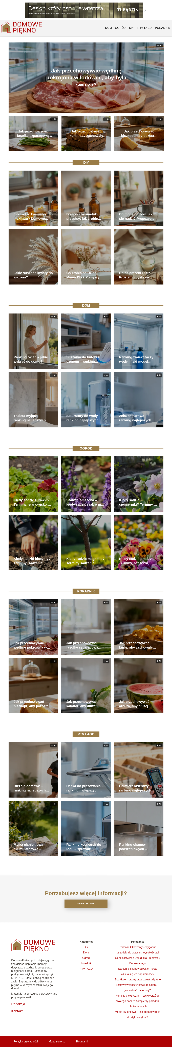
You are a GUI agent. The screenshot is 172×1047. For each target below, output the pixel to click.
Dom (108, 27)
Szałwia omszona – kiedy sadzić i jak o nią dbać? (84, 502)
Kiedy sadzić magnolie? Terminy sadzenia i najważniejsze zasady (85, 561)
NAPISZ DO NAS (86, 903)
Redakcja (18, 1004)
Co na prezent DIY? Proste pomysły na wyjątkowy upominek (136, 275)
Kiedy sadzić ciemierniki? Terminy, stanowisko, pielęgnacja (138, 502)
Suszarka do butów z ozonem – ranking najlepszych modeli (83, 359)
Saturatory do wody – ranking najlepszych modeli (83, 418)
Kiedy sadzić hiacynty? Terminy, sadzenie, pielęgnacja (32, 561)
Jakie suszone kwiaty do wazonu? (33, 275)
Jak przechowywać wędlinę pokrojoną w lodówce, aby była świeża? (86, 77)
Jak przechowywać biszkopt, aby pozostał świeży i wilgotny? (139, 133)
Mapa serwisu (57, 1041)
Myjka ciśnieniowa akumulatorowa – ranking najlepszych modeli (30, 847)
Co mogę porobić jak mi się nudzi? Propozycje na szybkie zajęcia (138, 216)
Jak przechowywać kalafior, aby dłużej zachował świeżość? (82, 704)
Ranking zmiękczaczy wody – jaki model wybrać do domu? (136, 359)
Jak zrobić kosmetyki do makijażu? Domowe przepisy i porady (33, 216)
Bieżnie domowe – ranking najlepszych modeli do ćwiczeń (30, 788)
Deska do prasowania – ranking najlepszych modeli (84, 788)
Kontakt (17, 1011)
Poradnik (162, 27)
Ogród (120, 27)
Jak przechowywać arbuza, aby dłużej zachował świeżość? (135, 704)
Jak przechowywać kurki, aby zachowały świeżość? (86, 133)
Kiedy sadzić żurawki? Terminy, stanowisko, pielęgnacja (31, 502)
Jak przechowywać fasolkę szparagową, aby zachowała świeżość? (33, 133)
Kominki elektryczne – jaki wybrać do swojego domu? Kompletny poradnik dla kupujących (138, 1001)
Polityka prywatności (25, 1041)
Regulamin (82, 1041)
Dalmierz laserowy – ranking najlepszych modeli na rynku (135, 788)
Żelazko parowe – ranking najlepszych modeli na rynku (135, 418)
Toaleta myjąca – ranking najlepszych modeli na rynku (30, 418)
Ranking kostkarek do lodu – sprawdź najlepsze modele (83, 847)
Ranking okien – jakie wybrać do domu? (31, 359)
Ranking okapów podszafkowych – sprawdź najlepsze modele (134, 847)
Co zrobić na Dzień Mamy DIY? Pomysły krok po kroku (82, 275)
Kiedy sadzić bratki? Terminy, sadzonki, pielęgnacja (135, 561)
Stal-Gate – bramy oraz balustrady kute (138, 979)
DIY (131, 27)
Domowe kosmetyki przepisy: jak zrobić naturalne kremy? (82, 216)
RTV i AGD (144, 27)
